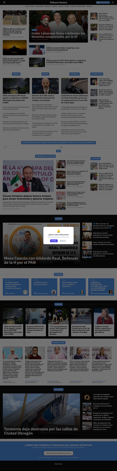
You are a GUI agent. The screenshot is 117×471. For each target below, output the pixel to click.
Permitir (54, 240)
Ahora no (62, 240)
